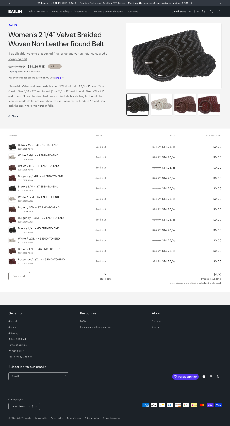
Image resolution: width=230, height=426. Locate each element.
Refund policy (41, 418)
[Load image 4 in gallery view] (209, 104)
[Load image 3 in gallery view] (185, 104)
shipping (194, 283)
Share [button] (15, 116)
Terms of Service (17, 344)
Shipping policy (92, 418)
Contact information (111, 418)
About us (156, 321)
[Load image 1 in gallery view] (137, 104)
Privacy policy (57, 418)
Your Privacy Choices (20, 356)
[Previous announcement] (9, 3)
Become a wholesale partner (95, 327)
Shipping (12, 71)
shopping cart (17, 59)
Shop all (12, 321)
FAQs (83, 321)
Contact (156, 327)
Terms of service (74, 418)
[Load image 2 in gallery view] (161, 104)
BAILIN (12, 25)
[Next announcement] (220, 3)
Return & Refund (17, 339)
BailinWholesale (24, 418)
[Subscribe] (65, 376)
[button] (38, 11)
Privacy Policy (16, 350)
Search (12, 327)
